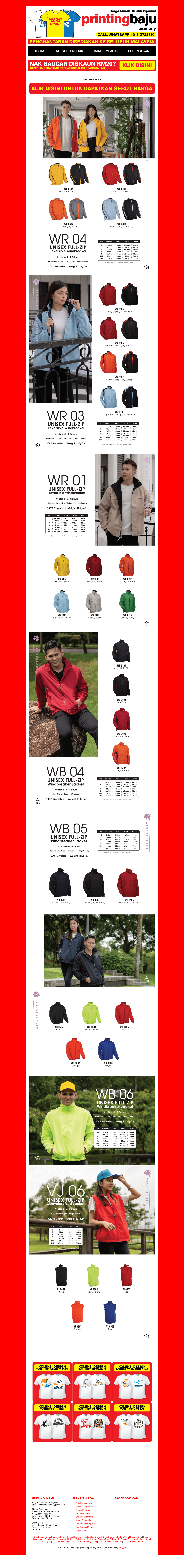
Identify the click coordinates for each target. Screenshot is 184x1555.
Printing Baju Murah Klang (132, 1539)
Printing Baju (136, 1537)
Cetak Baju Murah (53, 1537)
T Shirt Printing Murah (133, 1541)
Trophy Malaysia (83, 1510)
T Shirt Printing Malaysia (65, 1541)
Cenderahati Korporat (85, 1524)
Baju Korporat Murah (85, 1503)
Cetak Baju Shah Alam (73, 1537)
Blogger (122, 1547)
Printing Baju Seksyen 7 (108, 1539)
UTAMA (39, 51)
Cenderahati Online (84, 1517)
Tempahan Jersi (83, 1513)
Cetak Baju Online (93, 1537)
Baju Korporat (82, 1530)
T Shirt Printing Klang (87, 1541)
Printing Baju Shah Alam (56, 1539)
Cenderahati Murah (84, 1527)
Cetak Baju (39, 1537)
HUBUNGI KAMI (139, 51)
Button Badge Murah (85, 1506)
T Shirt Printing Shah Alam (110, 1541)
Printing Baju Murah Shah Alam (82, 1539)
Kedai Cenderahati (84, 1520)
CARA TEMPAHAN (106, 51)
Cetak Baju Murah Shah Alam (115, 1537)
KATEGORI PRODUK (68, 51)
